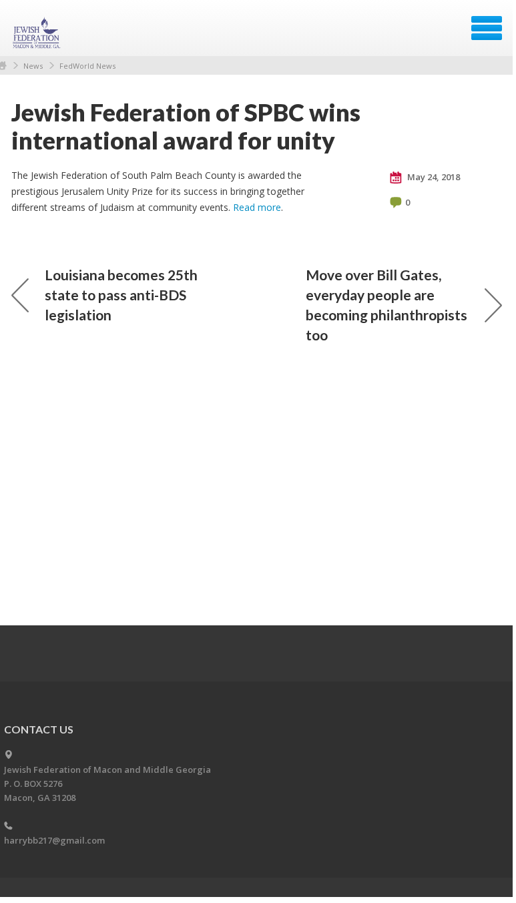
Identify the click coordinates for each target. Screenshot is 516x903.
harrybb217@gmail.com (54, 840)
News (33, 66)
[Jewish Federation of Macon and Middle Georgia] (38, 32)
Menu (486, 28)
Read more (257, 207)
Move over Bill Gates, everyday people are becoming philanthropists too (386, 304)
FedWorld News (87, 66)
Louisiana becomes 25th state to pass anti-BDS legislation (121, 294)
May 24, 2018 (432, 177)
